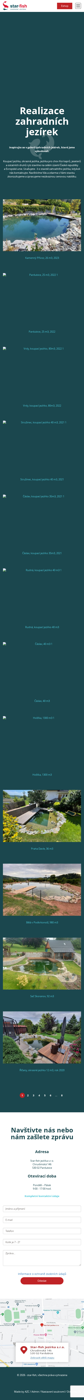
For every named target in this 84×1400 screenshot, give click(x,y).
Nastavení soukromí (53, 1391)
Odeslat (42, 1281)
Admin (35, 1391)
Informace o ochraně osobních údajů (42, 1274)
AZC (27, 1391)
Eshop (64, 6)
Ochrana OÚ (74, 1391)
